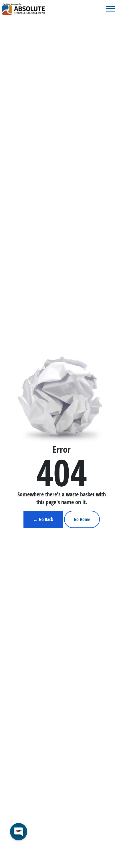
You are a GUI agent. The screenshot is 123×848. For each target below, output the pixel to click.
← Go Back (43, 519)
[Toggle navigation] (110, 8)
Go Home (82, 519)
